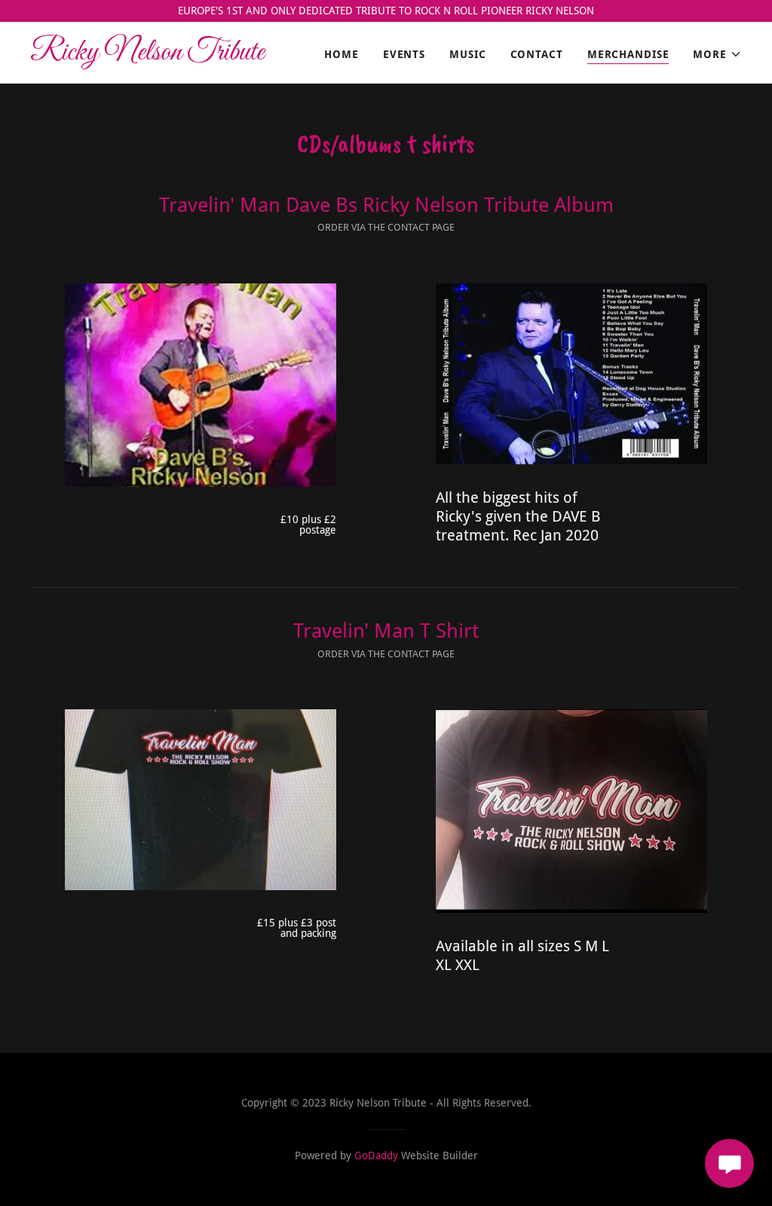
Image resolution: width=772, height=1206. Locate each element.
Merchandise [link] (628, 54)
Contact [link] (536, 54)
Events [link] (404, 54)
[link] (154, 56)
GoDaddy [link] (376, 1155)
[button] (717, 54)
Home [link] (341, 54)
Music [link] (467, 54)
